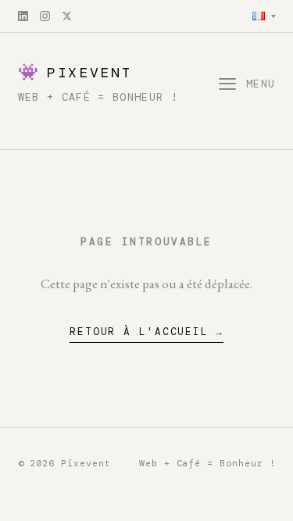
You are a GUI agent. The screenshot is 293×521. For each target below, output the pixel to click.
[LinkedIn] (23, 16)
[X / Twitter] (67, 16)
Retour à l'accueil (139, 332)
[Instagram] (45, 16)
